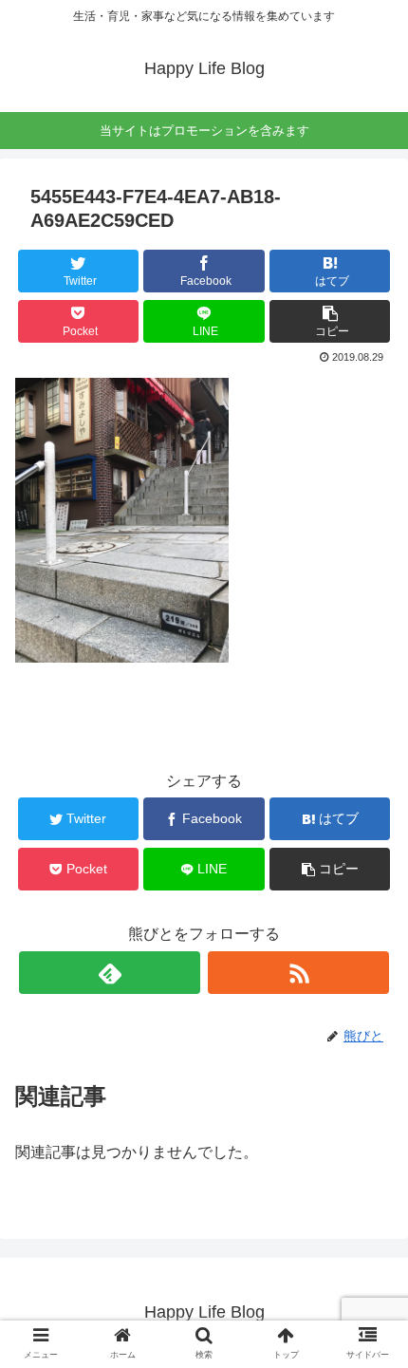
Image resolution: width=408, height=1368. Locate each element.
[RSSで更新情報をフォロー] (298, 972)
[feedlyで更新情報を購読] (109, 972)
